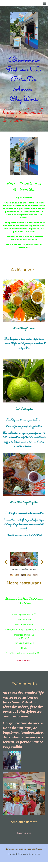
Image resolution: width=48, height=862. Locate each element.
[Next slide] (42, 562)
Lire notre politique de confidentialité (24, 848)
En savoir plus (24, 660)
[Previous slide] (6, 562)
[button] (11, 575)
